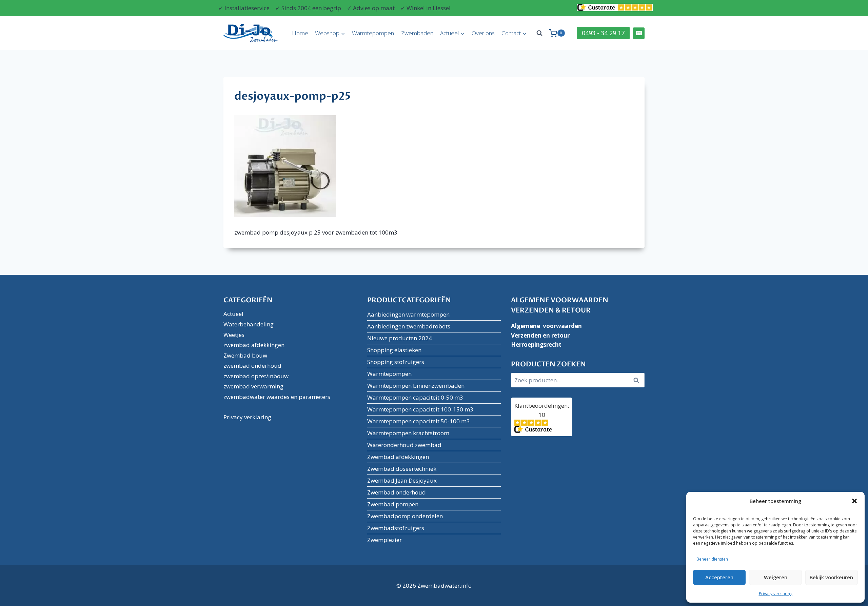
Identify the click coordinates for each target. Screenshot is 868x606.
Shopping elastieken (394, 350)
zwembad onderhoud (252, 365)
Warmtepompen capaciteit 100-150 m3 (420, 409)
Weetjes (233, 335)
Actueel (233, 314)
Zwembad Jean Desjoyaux (402, 480)
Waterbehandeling (248, 324)
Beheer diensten (712, 559)
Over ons (483, 33)
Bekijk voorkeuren (831, 577)
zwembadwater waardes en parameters (276, 397)
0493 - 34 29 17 (603, 33)
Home (300, 33)
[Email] (639, 33)
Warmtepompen (373, 33)
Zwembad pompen (392, 504)
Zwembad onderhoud (396, 492)
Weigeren (775, 577)
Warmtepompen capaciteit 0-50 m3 (415, 397)
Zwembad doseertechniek (401, 468)
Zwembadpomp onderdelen (405, 516)
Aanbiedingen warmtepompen (408, 314)
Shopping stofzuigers (395, 362)
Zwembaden (417, 33)
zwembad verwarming (253, 386)
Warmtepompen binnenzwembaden (416, 385)
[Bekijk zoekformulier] (539, 33)
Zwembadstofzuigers (395, 528)
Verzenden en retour (540, 335)
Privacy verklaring (775, 594)
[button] (854, 501)
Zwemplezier (384, 540)
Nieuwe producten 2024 (399, 338)
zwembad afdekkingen (253, 345)
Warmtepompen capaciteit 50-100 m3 (418, 421)
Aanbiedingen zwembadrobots (408, 326)
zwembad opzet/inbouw (256, 376)
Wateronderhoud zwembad (404, 445)
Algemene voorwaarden (546, 326)
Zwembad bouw (245, 355)
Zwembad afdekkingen (398, 457)
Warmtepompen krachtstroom (408, 433)
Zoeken (638, 380)
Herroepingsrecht (536, 344)
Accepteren (719, 577)
